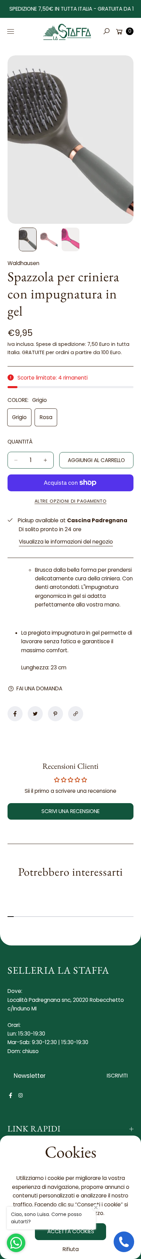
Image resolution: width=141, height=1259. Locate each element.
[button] (106, 31)
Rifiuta (71, 1249)
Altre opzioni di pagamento (70, 501)
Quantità (20, 441)
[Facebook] (11, 1095)
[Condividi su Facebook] (15, 713)
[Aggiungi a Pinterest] (55, 713)
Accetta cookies (70, 1231)
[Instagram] (20, 1095)
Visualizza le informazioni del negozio (66, 541)
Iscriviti (117, 1075)
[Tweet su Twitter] (35, 713)
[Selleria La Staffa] (67, 31)
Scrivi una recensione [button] (70, 811)
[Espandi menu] (10, 31)
